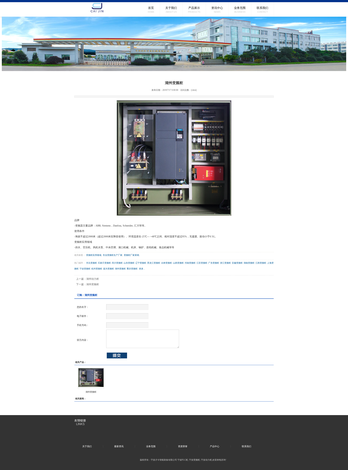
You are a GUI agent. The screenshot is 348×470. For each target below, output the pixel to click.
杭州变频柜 (96, 268)
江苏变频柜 (201, 263)
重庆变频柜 (132, 268)
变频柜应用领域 (93, 255)
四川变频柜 (117, 263)
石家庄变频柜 (104, 263)
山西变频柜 (178, 263)
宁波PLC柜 (182, 460)
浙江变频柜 (225, 263)
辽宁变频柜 (140, 263)
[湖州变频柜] (91, 378)
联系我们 (246, 446)
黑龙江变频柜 (153, 263)
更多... (142, 268)
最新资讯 (119, 446)
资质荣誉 (182, 446)
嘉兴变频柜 (108, 268)
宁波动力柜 (206, 460)
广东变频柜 (213, 263)
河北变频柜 (91, 263)
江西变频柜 (260, 263)
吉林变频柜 (166, 263)
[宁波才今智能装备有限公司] (97, 9)
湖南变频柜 (249, 263)
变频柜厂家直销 (131, 255)
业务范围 (151, 446)
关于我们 (87, 446)
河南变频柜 (190, 263)
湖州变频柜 (120, 268)
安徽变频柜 (237, 263)
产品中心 (214, 446)
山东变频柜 (129, 263)
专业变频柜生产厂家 (112, 255)
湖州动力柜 (92, 279)
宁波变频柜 (85, 268)
